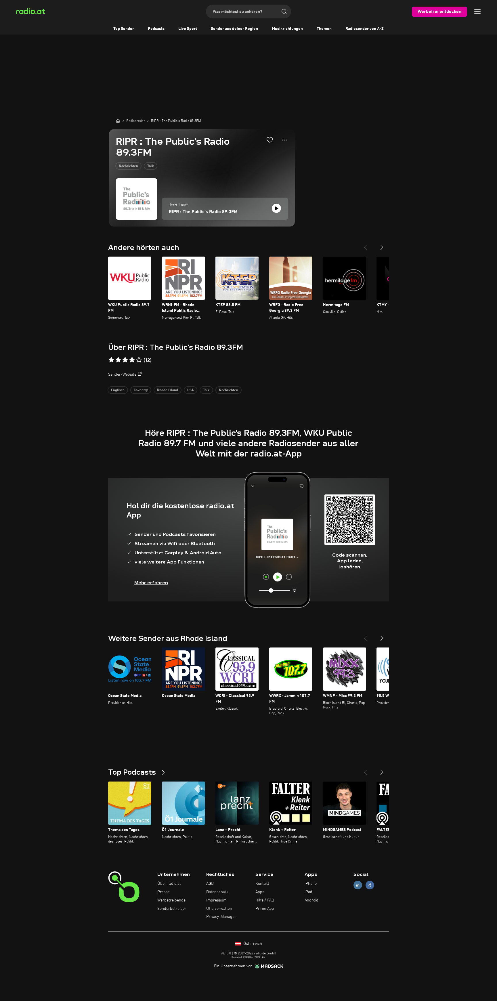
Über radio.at (169, 884)
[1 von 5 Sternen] (111, 359)
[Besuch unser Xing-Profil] (370, 885)
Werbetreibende (171, 900)
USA (190, 390)
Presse (163, 892)
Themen (324, 29)
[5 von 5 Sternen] (138, 359)
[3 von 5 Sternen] (125, 359)
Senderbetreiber (171, 909)
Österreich (252, 944)
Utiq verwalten (219, 909)
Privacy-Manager (221, 917)
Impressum (216, 900)
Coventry (141, 390)
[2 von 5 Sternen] (118, 359)
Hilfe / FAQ (264, 900)
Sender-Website (122, 374)
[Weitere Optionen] (284, 140)
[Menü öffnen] (477, 11)
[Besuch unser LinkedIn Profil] (357, 885)
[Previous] (365, 245)
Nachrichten (128, 166)
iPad (308, 892)
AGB (210, 884)
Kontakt (262, 884)
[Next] (382, 245)
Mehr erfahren (151, 583)
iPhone (311, 884)
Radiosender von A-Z (364, 29)
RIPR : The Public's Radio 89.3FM (203, 212)
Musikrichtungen (287, 29)
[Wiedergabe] (276, 208)
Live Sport (187, 29)
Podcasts (156, 29)
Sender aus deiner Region (234, 29)
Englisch (118, 390)
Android (311, 900)
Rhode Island (167, 390)
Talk (150, 166)
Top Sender (123, 29)
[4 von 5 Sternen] (132, 359)
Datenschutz (217, 892)
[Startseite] (118, 121)
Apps (259, 892)
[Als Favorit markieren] (269, 139)
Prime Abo (264, 909)
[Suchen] (284, 11)
